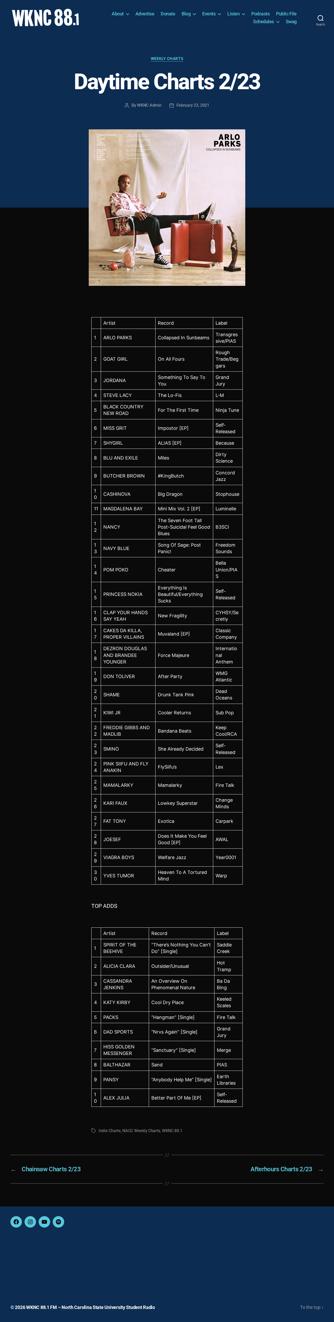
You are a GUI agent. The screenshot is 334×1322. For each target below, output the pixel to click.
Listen (233, 13)
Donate (168, 13)
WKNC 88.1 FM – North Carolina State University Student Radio (90, 1307)
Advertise (144, 13)
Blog (186, 13)
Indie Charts (110, 1130)
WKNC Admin (149, 105)
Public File (286, 13)
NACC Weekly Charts (141, 1130)
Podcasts (260, 13)
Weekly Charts (167, 58)
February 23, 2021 (192, 105)
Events (209, 13)
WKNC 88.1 (172, 1130)
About (118, 13)
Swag (291, 21)
